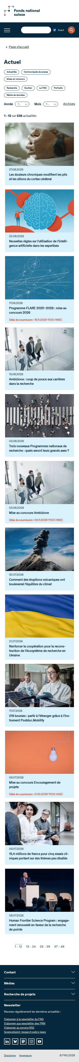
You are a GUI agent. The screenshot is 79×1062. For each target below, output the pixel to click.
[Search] (71, 30)
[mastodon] (23, 1041)
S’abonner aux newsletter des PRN (24, 1023)
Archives (69, 104)
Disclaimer (10, 1055)
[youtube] (39, 1041)
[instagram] (31, 1041)
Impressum (25, 1055)
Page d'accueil (19, 47)
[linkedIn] (7, 1041)
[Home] (26, 15)
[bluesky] (15, 1041)
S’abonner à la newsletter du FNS (24, 1019)
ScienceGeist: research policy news (25, 1032)
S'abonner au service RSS (19, 1028)
